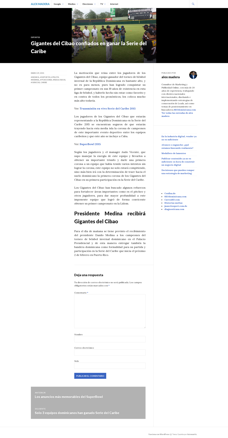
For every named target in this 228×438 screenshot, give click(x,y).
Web (76, 361)
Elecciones (88, 4)
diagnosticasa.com (174, 209)
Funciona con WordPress (159, 434)
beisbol (35, 77)
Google (57, 4)
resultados (59, 80)
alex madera (40, 4)
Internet (114, 4)
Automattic (192, 434)
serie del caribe (39, 82)
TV (101, 4)
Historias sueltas (173, 203)
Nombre (78, 334)
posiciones (47, 80)
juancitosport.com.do (175, 206)
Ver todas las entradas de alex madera (177, 114)
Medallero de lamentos (174, 153)
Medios (71, 4)
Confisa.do (169, 193)
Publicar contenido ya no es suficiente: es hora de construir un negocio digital (178, 161)
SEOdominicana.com (185, 109)
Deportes (35, 37)
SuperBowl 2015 (90, 144)
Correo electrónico (84, 347)
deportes (46, 77)
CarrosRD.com (172, 199)
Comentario (81, 292)
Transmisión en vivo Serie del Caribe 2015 (108, 108)
